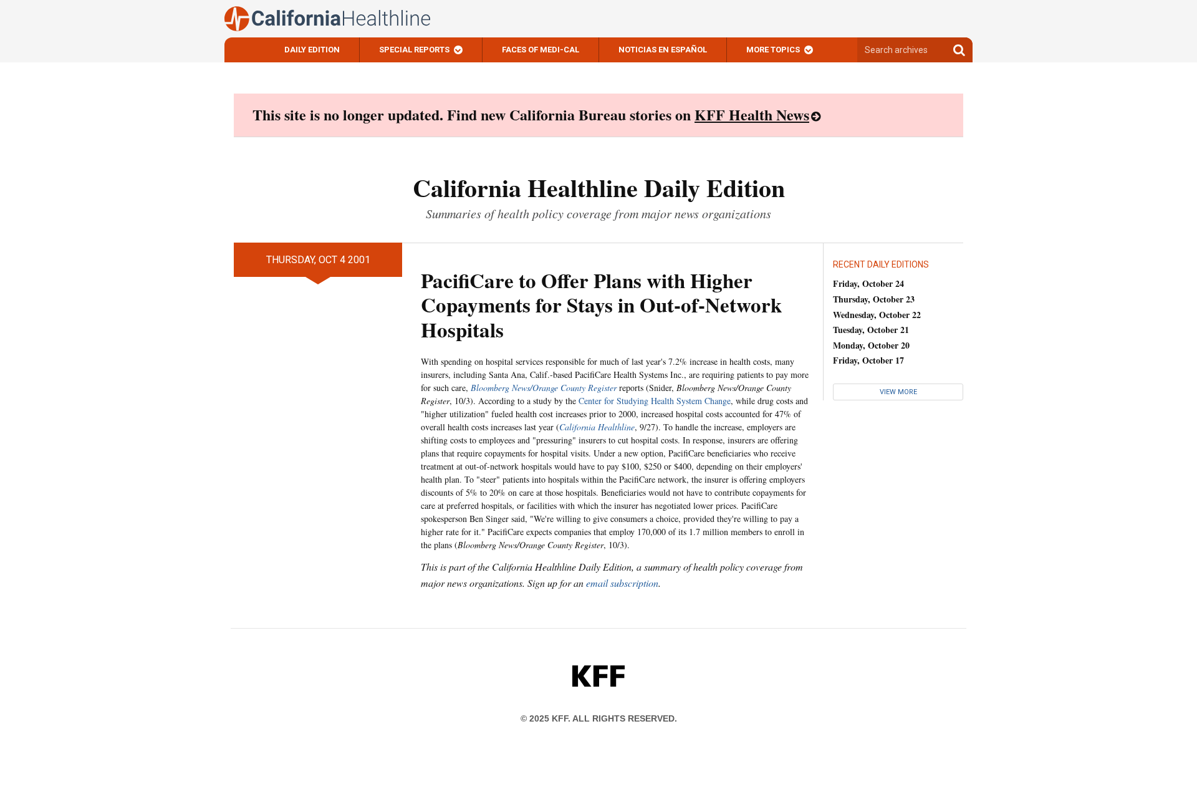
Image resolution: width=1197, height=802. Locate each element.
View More (898, 392)
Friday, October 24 (868, 283)
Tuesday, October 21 (871, 329)
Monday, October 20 (871, 345)
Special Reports (414, 49)
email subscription (622, 582)
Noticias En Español (662, 49)
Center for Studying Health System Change (655, 401)
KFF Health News (752, 114)
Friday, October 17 (868, 360)
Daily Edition (312, 49)
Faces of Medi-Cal (540, 49)
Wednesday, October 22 (877, 314)
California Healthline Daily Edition (599, 187)
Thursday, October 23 (874, 299)
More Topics (773, 49)
